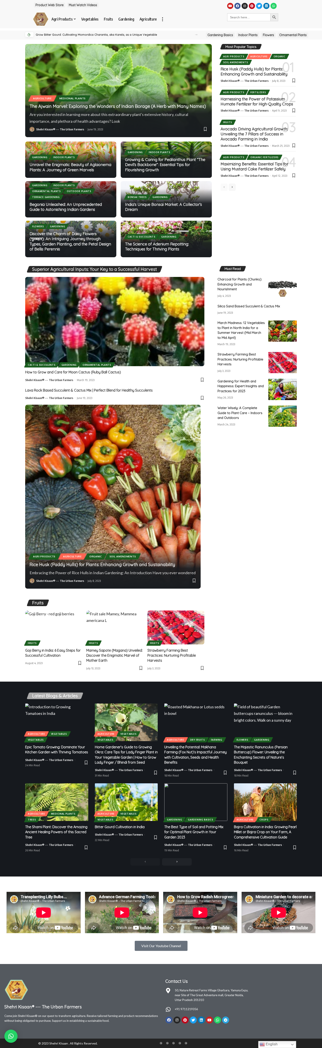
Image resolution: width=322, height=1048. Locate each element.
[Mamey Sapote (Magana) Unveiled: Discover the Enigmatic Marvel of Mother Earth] (114, 628)
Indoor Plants (248, 35)
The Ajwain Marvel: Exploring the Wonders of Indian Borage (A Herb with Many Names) (118, 106)
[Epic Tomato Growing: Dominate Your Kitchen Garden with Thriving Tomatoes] (56, 722)
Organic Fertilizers (264, 157)
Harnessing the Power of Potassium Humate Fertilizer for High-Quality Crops (257, 101)
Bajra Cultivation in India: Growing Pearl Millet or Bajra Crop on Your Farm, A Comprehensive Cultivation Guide (265, 832)
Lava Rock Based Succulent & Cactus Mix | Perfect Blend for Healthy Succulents (89, 390)
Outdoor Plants (79, 191)
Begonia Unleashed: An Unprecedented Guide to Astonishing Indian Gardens (66, 207)
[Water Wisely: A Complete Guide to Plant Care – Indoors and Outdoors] (282, 416)
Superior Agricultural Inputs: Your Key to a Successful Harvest (94, 269)
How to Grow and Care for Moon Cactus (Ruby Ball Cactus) (73, 372)
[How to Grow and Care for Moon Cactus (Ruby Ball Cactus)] (114, 321)
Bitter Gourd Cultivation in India (120, 827)
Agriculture (42, 98)
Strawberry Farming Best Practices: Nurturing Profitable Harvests (171, 655)
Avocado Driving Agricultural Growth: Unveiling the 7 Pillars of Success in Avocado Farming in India (254, 134)
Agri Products (233, 56)
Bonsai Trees (137, 197)
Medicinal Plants (72, 98)
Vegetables (59, 734)
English (271, 1044)
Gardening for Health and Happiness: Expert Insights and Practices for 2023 (241, 386)
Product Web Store (49, 5)
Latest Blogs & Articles (55, 695)
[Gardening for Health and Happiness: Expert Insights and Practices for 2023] (282, 389)
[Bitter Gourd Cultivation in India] (126, 802)
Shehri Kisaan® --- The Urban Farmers (60, 129)
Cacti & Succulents (142, 236)
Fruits (227, 122)
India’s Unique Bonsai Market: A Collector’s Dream (163, 207)
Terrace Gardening (46, 197)
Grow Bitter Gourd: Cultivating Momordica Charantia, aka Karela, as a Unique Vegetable (96, 34)
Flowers (38, 226)
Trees (32, 819)
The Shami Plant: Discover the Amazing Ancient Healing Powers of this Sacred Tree (56, 832)
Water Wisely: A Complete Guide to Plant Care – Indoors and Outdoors (240, 413)
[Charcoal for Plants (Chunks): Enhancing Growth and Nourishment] (282, 287)
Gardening (39, 157)
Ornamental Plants (46, 191)
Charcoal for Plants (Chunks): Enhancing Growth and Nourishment (240, 284)
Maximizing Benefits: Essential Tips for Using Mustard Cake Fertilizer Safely (254, 166)
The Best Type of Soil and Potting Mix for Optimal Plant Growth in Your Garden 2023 (193, 832)
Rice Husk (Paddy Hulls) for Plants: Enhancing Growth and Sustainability (254, 71)
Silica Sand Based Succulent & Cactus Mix (249, 306)
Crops (264, 819)
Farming (216, 739)
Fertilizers (258, 92)
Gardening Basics (220, 35)
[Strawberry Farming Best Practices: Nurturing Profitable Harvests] (175, 628)
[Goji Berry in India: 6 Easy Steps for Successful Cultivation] (53, 628)
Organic (279, 56)
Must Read (233, 269)
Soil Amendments (235, 62)
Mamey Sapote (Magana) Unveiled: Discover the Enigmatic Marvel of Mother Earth (114, 655)
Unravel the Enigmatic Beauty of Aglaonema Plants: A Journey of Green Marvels (70, 167)
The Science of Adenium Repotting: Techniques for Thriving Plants (157, 246)
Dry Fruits (197, 739)
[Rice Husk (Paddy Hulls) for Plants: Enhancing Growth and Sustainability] (113, 497)
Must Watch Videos (83, 5)
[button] (196, 34)
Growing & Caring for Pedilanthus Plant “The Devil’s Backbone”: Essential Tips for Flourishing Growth (165, 164)
